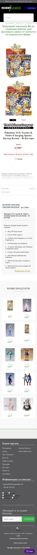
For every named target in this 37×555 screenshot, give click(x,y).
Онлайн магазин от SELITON (18, 548)
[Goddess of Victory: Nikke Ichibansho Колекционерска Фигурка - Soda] (27, 404)
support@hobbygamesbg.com (13, 484)
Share (13, 120)
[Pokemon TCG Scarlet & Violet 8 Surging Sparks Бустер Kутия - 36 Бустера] (18, 78)
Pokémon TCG (20, 23)
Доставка (25, 207)
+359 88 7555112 (31, 8)
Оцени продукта (6, 192)
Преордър (6, 464)
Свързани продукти (10, 207)
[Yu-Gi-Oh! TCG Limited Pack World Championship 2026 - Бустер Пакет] (10, 305)
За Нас (4, 451)
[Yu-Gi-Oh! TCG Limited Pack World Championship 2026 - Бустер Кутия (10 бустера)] (27, 328)
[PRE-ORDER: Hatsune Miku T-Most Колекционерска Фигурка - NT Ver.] (10, 354)
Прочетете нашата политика (19, 538)
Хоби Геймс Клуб (25, 451)
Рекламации (6, 448)
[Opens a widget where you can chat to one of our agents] (29, 551)
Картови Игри (10, 23)
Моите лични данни (20, 543)
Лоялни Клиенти (25, 448)
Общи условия (7, 461)
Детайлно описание (11, 205)
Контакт (5, 458)
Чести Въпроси (8, 454)
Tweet (23, 120)
